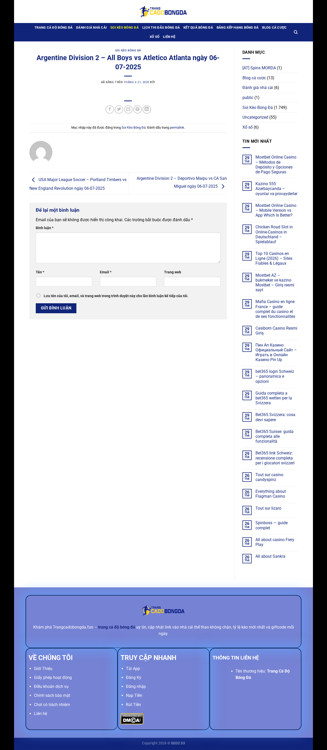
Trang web (172, 272)
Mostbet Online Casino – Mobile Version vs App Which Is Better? (275, 210)
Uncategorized (255, 117)
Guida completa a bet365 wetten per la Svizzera (273, 398)
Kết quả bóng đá (198, 27)
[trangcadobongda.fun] (163, 11)
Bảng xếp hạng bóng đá (238, 27)
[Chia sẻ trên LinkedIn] (147, 109)
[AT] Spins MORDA (259, 67)
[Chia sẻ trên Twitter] (119, 109)
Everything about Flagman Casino (270, 494)
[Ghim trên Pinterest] (137, 109)
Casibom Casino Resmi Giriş (276, 330)
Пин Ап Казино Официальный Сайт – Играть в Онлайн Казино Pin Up (276, 352)
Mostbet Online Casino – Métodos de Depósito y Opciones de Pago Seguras (275, 164)
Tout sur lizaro (268, 508)
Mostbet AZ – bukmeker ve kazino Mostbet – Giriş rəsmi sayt (274, 283)
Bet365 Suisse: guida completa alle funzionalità (274, 436)
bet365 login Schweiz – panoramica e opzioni (274, 376)
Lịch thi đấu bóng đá (161, 27)
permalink (177, 127)
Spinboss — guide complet (271, 525)
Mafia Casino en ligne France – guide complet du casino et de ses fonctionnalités (275, 309)
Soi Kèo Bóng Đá (124, 27)
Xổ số (154, 37)
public (247, 97)
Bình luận (44, 228)
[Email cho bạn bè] (128, 109)
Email (105, 272)
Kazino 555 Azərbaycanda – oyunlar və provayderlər (276, 188)
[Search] (296, 32)
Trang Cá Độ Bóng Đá (53, 27)
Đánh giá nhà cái (91, 27)
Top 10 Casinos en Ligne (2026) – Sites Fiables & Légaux (273, 258)
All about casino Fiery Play (274, 542)
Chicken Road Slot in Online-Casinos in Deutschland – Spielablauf (274, 234)
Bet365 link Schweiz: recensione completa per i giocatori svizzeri (275, 458)
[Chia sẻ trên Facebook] (110, 109)
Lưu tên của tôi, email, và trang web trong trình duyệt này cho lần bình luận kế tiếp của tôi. (116, 296)
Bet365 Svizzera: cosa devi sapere (275, 417)
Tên (40, 272)
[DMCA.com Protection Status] (132, 718)
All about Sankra (270, 556)
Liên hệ (169, 37)
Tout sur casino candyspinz (269, 477)
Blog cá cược (274, 27)
